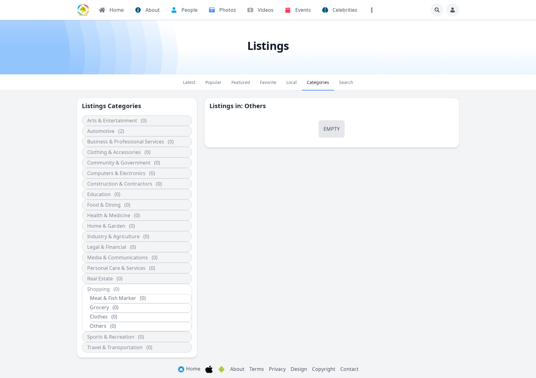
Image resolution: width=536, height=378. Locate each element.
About (237, 369)
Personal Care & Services (116, 268)
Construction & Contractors (119, 183)
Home (192, 368)
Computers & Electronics (116, 173)
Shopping (98, 289)
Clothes (99, 316)
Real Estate (100, 278)
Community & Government (118, 162)
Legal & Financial (106, 247)
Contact (349, 369)
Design (299, 369)
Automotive (100, 131)
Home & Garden (106, 225)
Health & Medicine (108, 215)
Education (99, 194)
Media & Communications (117, 257)
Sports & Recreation (110, 336)
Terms (256, 369)
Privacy (277, 369)
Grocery (99, 307)
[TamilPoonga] (83, 10)
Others (98, 326)
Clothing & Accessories (114, 152)
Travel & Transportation (115, 347)
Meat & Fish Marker (113, 298)
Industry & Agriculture (113, 236)
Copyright (323, 369)
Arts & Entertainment (112, 120)
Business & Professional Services (125, 141)
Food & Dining (104, 204)
